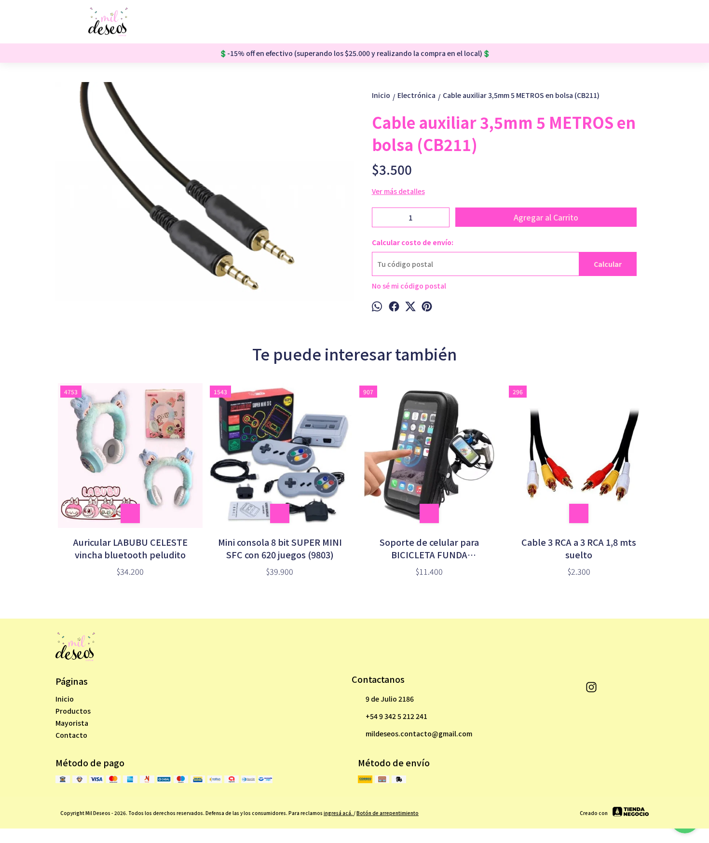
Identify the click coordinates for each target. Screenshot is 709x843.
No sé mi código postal (409, 285)
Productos (73, 711)
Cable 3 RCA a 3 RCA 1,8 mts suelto (578, 548)
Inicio (64, 699)
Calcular (608, 264)
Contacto (71, 735)
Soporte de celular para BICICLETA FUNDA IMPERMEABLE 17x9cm (429, 548)
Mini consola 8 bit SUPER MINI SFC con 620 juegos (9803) (280, 548)
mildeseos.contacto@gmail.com (419, 733)
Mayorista (71, 723)
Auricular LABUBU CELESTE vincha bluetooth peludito (130, 548)
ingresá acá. (339, 812)
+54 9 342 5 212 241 (396, 716)
